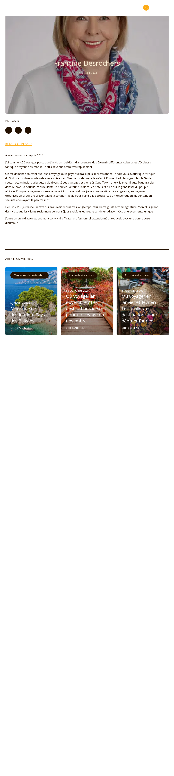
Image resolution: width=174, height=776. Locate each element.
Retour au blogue (18, 144)
